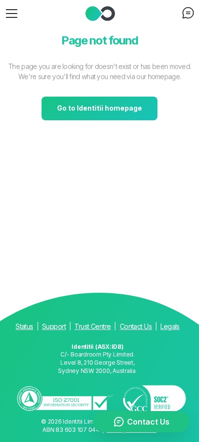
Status (24, 326)
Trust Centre (92, 326)
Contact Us (136, 326)
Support (54, 326)
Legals (170, 326)
